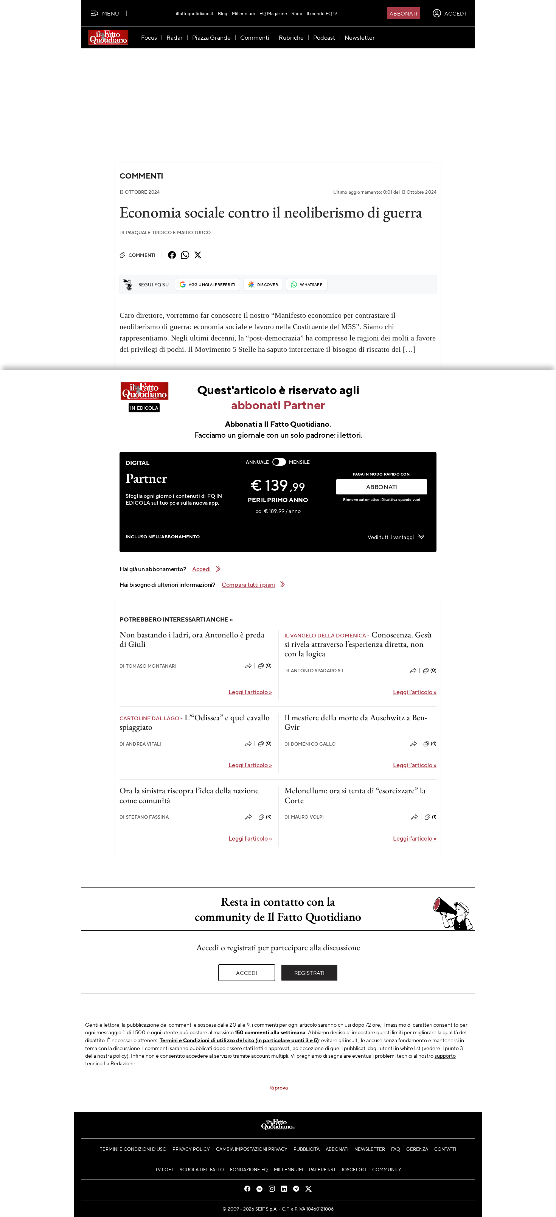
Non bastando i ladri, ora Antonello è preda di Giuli (192, 639)
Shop (297, 13)
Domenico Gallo (309, 744)
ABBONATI (381, 487)
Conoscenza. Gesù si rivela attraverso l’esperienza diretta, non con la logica (358, 644)
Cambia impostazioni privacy (251, 1149)
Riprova (278, 1087)
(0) (269, 665)
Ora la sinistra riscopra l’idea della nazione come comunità (189, 795)
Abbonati (403, 13)
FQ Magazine (273, 13)
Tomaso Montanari (148, 666)
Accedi (247, 972)
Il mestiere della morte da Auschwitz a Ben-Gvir (355, 722)
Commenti (141, 175)
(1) (434, 816)
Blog (222, 13)
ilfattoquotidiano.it (194, 13)
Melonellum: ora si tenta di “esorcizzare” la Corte (355, 795)
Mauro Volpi (304, 817)
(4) (433, 743)
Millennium (243, 13)
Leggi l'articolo (250, 692)
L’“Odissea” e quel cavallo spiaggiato (195, 722)
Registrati (309, 972)
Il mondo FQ (319, 13)
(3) (269, 816)
